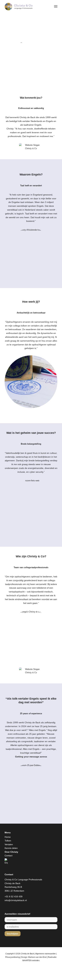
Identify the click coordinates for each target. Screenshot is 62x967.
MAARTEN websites (31, 960)
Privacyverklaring (12, 957)
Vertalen (9, 844)
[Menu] (55, 6)
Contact (8, 855)
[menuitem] (55, 6)
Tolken (8, 840)
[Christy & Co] (26, 6)
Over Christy (11, 852)
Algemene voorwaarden (45, 954)
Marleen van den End (37, 957)
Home (8, 837)
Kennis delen (11, 848)
